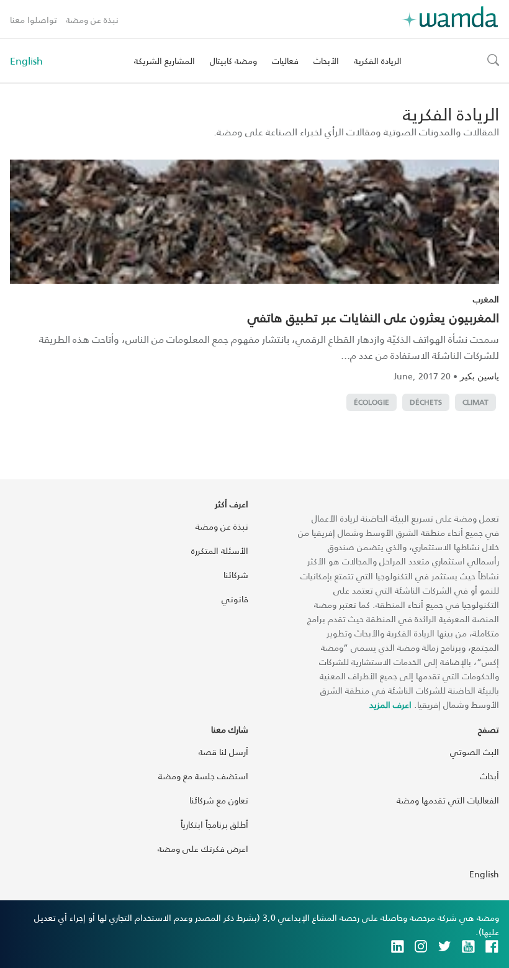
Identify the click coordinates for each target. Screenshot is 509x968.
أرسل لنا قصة (223, 751)
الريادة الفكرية (378, 60)
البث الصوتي (474, 751)
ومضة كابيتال (233, 60)
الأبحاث (326, 60)
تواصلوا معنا (33, 19)
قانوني (235, 598)
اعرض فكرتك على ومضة (203, 848)
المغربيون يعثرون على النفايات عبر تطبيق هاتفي (373, 317)
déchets (426, 402)
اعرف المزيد (390, 704)
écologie (371, 402)
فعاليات (285, 60)
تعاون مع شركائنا (218, 800)
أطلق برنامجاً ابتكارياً (214, 824)
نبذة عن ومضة (92, 19)
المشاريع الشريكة (164, 60)
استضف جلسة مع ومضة (203, 775)
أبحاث (489, 775)
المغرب (486, 299)
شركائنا (235, 574)
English (26, 61)
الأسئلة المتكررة (219, 550)
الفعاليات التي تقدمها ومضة (448, 800)
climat (475, 402)
